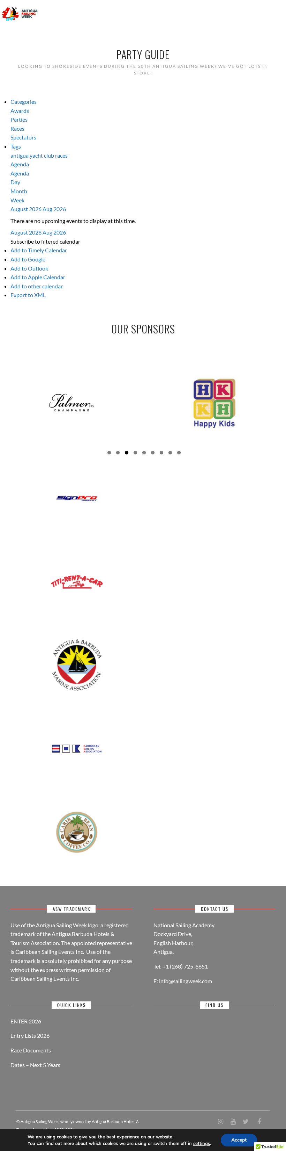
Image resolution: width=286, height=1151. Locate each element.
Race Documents (30, 1050)
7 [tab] (161, 453)
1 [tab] (109, 453)
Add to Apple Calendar (37, 277)
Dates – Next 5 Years (35, 1065)
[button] (45, 241)
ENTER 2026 (25, 1021)
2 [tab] (117, 453)
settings (201, 1144)
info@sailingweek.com (185, 981)
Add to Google (27, 259)
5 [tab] (144, 453)
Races (17, 128)
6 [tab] (152, 453)
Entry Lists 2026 (30, 1035)
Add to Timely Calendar (38, 250)
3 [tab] (126, 453)
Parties (19, 119)
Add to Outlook (29, 268)
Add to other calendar (36, 286)
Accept (239, 1140)
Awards (19, 110)
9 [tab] (178, 453)
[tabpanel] (71, 402)
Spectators (23, 137)
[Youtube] (233, 1121)
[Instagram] (220, 1121)
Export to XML (28, 295)
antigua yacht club (32, 155)
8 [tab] (170, 453)
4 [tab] (135, 453)
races (61, 155)
